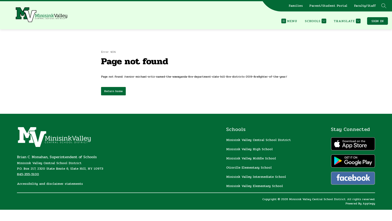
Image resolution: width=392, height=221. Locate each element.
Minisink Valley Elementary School (254, 185)
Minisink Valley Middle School (251, 158)
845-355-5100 (28, 174)
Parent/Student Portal (328, 5)
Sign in (377, 21)
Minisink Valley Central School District (258, 139)
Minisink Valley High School (249, 149)
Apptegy (369, 203)
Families (296, 5)
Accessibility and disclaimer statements (50, 183)
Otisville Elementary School (249, 167)
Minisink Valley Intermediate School (256, 176)
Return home (113, 91)
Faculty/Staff (365, 5)
